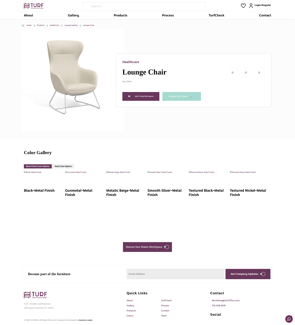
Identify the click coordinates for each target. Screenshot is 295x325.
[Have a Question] (260, 72)
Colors (130, 315)
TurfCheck (216, 15)
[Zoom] (25, 128)
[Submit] (86, 6)
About (28, 15)
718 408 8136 (219, 305)
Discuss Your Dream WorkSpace (144, 247)
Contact (265, 15)
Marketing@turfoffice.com (226, 300)
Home (28, 25)
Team (164, 315)
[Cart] (243, 5)
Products (120, 15)
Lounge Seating (71, 25)
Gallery (73, 15)
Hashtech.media (85, 320)
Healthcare (54, 25)
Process (168, 15)
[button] (289, 319)
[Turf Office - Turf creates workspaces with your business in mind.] (33, 6)
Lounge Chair (88, 25)
